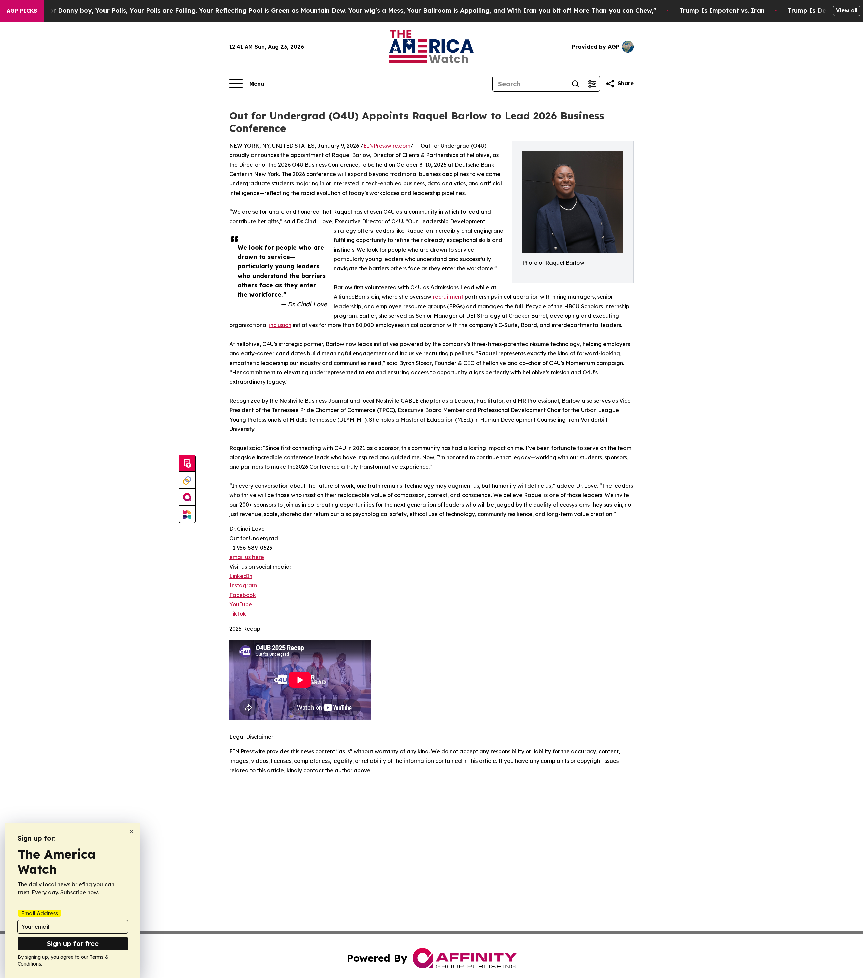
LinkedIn (240, 576)
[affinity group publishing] (187, 497)
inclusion (280, 325)
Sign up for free (73, 943)
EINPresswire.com (386, 145)
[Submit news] (187, 463)
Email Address (39, 913)
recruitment (448, 296)
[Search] (575, 83)
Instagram (243, 585)
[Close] (131, 831)
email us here (246, 557)
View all (846, 10)
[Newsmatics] (187, 514)
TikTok (237, 613)
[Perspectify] (187, 480)
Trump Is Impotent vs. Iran (722, 11)
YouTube (240, 604)
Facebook (242, 595)
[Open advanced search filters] (592, 83)
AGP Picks (22, 10)
